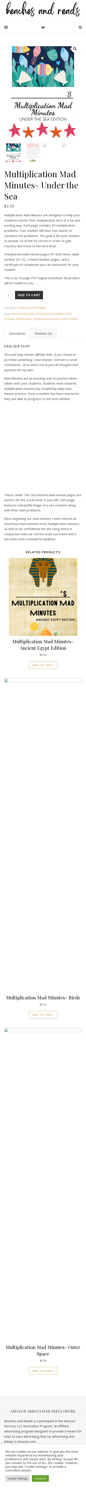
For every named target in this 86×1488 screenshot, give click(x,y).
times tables (70, 319)
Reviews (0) (43, 333)
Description (17, 333)
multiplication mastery (47, 319)
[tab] (17, 333)
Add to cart (29, 295)
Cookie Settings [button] (17, 1478)
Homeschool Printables (31, 308)
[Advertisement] (43, 448)
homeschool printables (50, 314)
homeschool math (22, 314)
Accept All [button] (40, 1478)
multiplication (24, 319)
